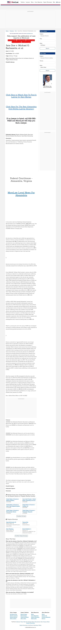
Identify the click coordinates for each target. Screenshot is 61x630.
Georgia (45, 621)
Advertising (35, 625)
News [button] (32, 2)
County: (41, 60)
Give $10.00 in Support (16, 41)
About (43, 614)
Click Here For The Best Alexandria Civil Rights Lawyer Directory (21, 107)
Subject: (41, 34)
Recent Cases (24, 615)
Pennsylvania (37, 621)
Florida (29, 621)
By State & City (13, 614)
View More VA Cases (21, 516)
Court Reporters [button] (38, 2)
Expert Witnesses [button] (47, 2)
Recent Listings (13, 617)
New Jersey (32, 623)
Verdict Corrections (24, 625)
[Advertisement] (30, 20)
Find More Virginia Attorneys (21, 535)
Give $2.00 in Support (21, 40)
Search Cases (24, 614)
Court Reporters (34, 615)
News (32, 614)
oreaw (14, 2)
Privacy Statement (46, 617)
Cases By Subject (25, 617)
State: (41, 43)
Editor (40, 625)
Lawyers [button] (28, 2)
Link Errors (30, 625)
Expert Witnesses (35, 617)
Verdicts (12, 31)
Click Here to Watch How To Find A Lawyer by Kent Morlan (21, 96)
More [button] (54, 2)
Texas (22, 621)
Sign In (43, 618)
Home (7, 31)
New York (26, 621)
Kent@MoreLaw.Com (30, 33)
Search (47, 48)
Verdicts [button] (23, 2)
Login (58, 2)
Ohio (42, 621)
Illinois (33, 621)
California (18, 621)
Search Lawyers (14, 615)
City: (41, 38)
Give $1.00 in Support (12, 40)
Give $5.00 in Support (30, 40)
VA (16, 31)
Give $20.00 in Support (26, 41)
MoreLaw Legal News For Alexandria (21, 194)
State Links (34, 618)
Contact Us (44, 615)
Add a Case (23, 618)
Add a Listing (13, 618)
